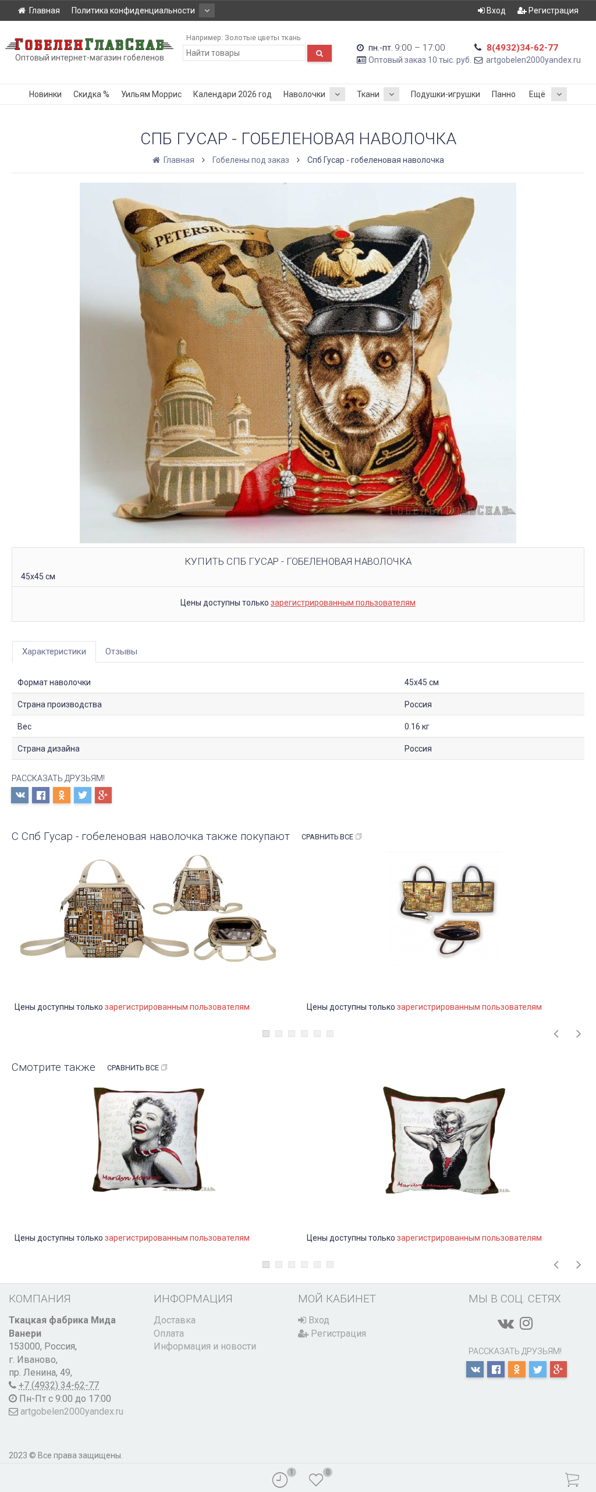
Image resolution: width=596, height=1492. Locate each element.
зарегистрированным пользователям (343, 602)
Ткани (368, 94)
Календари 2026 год (232, 94)
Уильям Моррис (151, 94)
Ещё (537, 94)
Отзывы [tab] (121, 651)
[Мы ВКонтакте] (506, 1323)
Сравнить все (327, 836)
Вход (495, 10)
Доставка (175, 1320)
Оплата (169, 1333)
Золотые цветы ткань (263, 37)
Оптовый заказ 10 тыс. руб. (419, 60)
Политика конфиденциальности (133, 10)
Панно (504, 94)
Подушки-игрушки (445, 94)
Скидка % (91, 94)
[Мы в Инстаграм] (526, 1323)
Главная (44, 10)
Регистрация (553, 10)
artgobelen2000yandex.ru (533, 60)
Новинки (45, 94)
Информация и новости (205, 1346)
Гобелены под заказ (250, 160)
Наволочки (304, 94)
